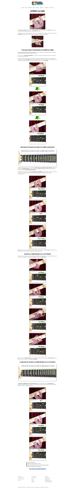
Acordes (22, 7)
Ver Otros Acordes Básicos (37, 469)
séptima (19, 384)
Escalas (26, 7)
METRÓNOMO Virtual (48, 480)
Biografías (37, 7)
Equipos (34, 7)
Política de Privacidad (21, 477)
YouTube (51, 7)
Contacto (19, 480)
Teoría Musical (30, 7)
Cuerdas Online (47, 7)
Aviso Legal (19, 476)
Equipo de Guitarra (34, 477)
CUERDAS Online (47, 477)
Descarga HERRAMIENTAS (48, 481)
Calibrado (41, 7)
